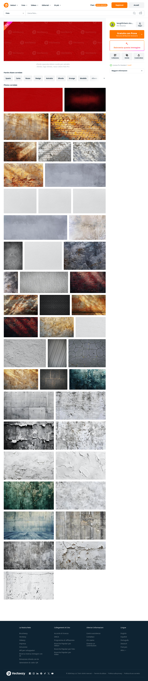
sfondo (61, 78)
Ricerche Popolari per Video (62, 653)
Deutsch (124, 643)
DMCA (56, 637)
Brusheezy (23, 633)
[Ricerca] (134, 13)
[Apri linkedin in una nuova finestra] (37, 673)
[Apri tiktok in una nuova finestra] (45, 673)
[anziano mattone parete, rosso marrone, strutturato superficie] (20, 151)
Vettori (13, 5)
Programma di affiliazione (64, 640)
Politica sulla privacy (115, 673)
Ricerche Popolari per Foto (64, 649)
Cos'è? (129, 65)
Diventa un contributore (91, 644)
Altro (122, 650)
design (38, 78)
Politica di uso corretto (132, 673)
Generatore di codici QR (28, 662)
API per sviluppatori (27, 650)
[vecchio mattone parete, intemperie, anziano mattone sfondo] (21, 305)
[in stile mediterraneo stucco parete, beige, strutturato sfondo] (26, 126)
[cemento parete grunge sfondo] (13, 256)
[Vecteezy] (6, 5)
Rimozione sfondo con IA (29, 659)
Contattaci (90, 637)
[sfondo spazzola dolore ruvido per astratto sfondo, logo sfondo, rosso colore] (33, 100)
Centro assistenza (93, 633)
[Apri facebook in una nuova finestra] (30, 673)
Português (125, 640)
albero (94, 78)
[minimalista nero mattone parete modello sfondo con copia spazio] (55, 305)
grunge (72, 78)
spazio (8, 78)
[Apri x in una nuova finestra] (49, 673)
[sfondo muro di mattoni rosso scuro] (88, 282)
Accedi (136, 5)
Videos (33, 5)
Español (124, 637)
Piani (92, 5)
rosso (28, 78)
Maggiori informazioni (119, 71)
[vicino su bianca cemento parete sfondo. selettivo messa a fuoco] (44, 282)
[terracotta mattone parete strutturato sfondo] (89, 305)
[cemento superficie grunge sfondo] (87, 227)
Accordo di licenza (61, 633)
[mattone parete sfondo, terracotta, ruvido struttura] (78, 126)
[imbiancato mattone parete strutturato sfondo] (54, 151)
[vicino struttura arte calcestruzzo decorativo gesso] (85, 256)
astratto (49, 78)
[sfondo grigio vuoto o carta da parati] (57, 353)
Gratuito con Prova (127, 34)
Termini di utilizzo (100, 673)
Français (124, 647)
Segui (140, 26)
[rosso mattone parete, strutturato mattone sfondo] (21, 327)
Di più (56, 5)
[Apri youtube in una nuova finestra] (52, 673)
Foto (23, 5)
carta (18, 78)
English (123, 633)
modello (83, 78)
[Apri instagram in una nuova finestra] (34, 673)
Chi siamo (90, 640)
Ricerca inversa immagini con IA (30, 655)
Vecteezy (22, 637)
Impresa (22, 643)
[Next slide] (102, 78)
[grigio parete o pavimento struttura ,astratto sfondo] (25, 353)
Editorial (45, 5)
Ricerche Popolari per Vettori (62, 644)
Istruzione (23, 647)
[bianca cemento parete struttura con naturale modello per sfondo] (91, 327)
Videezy (22, 640)
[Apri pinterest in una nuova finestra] (41, 673)
